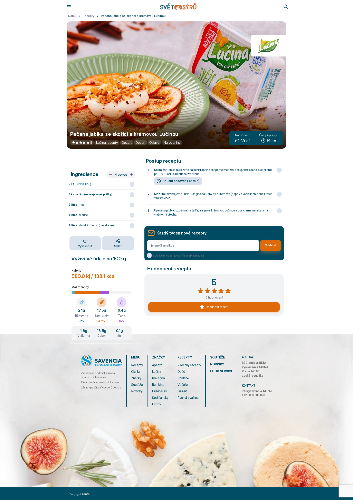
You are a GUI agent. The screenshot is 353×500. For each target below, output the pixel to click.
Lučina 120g (83, 184)
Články (136, 372)
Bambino (158, 385)
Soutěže (137, 385)
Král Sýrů (158, 378)
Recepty (88, 16)
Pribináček (159, 391)
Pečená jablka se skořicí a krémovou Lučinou (133, 16)
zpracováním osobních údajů (187, 255)
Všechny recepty (189, 365)
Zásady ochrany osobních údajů (100, 382)
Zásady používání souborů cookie (101, 387)
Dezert (182, 391)
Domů (72, 16)
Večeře (183, 385)
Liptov (156, 404)
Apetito (157, 365)
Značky (136, 378)
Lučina (156, 372)
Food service (221, 371)
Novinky (137, 391)
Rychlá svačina (188, 398)
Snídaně (183, 378)
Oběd (181, 372)
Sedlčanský (160, 398)
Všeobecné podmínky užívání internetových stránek (98, 375)
